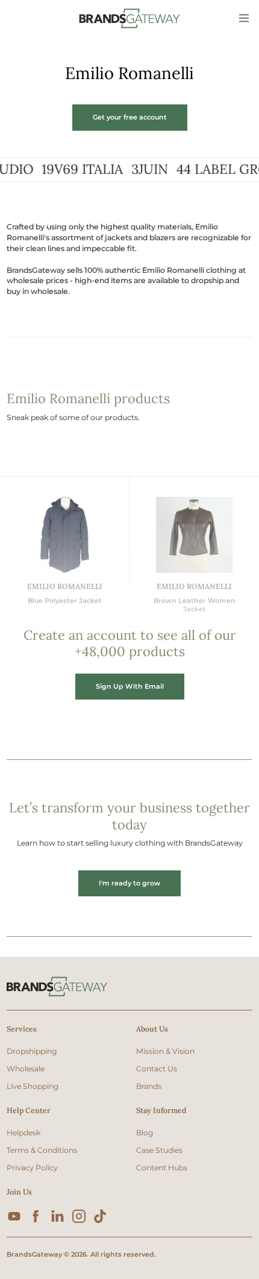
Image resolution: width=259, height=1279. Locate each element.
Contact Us (156, 1068)
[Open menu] (244, 18)
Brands (148, 1086)
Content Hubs (161, 1167)
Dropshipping (32, 1051)
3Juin (141, 169)
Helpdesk (23, 1132)
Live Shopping (32, 1086)
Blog (144, 1132)
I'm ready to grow (129, 883)
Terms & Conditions (42, 1150)
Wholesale (26, 1068)
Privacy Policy (32, 1167)
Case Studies (159, 1150)
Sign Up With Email (130, 686)
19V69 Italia (73, 169)
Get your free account (130, 117)
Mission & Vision (165, 1051)
